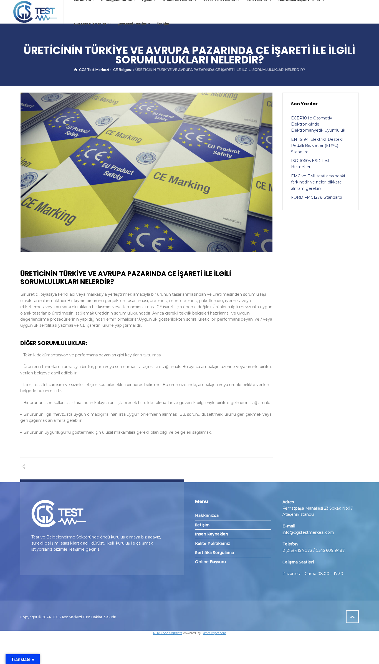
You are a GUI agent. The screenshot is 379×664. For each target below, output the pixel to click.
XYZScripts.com (214, 633)
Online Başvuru (210, 561)
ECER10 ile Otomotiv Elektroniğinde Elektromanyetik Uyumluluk (318, 124)
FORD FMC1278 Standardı (316, 197)
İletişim (202, 524)
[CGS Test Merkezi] (35, 12)
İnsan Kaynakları (211, 534)
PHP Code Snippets (167, 633)
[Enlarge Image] (147, 172)
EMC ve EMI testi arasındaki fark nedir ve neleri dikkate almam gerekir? (318, 182)
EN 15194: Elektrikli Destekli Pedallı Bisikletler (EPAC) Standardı (317, 145)
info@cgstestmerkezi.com (308, 532)
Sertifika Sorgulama (214, 552)
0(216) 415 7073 (297, 550)
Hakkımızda (207, 515)
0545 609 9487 (330, 550)
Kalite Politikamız (212, 543)
